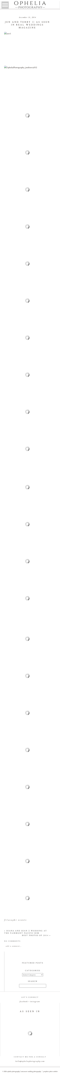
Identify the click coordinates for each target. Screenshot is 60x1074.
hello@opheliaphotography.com (30, 1061)
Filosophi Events (15, 920)
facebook (24, 1001)
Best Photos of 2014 (36, 935)
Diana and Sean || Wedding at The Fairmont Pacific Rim (25, 932)
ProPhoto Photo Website (50, 1071)
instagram (35, 1001)
